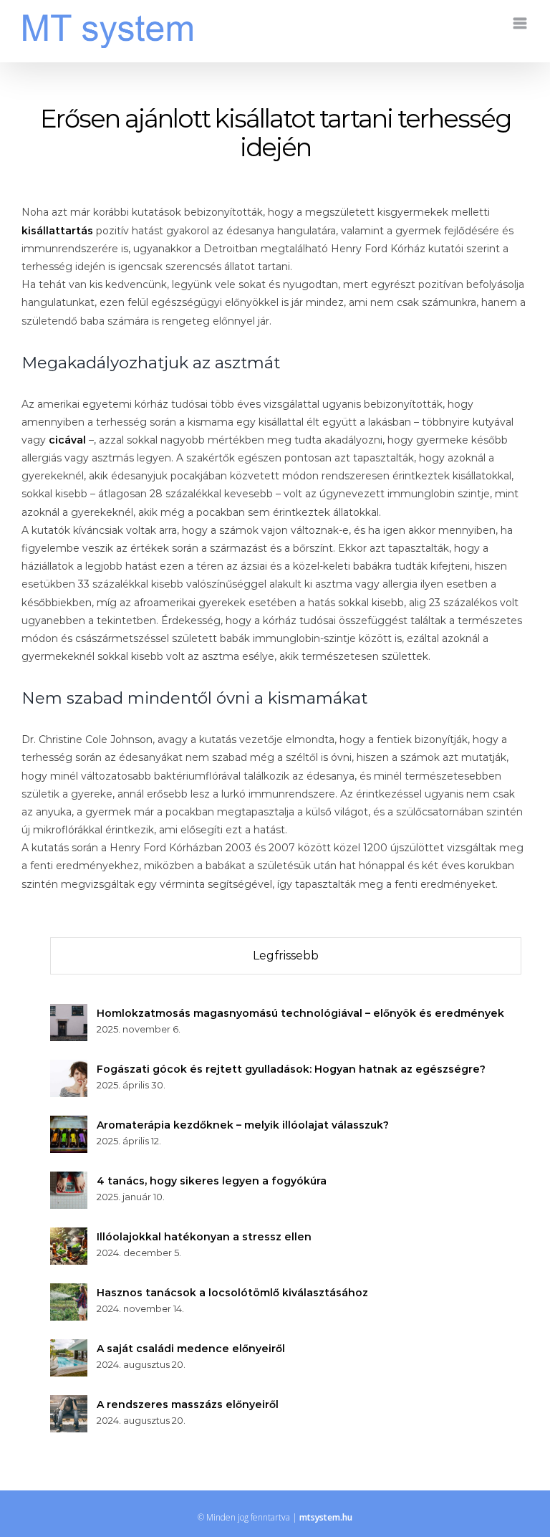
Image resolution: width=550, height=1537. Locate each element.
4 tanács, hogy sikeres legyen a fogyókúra (212, 1180)
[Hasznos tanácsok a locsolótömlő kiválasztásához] (68, 1291)
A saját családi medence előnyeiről (191, 1348)
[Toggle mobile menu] (521, 23)
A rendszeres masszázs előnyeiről (188, 1404)
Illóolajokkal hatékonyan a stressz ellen (204, 1236)
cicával (67, 440)
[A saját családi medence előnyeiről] (68, 1347)
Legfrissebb (286, 955)
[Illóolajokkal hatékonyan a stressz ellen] (68, 1236)
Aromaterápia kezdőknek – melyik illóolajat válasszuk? (243, 1125)
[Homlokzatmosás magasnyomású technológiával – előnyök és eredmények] (68, 1012)
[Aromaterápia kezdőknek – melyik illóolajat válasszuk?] (68, 1124)
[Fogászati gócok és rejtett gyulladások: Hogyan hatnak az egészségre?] (68, 1068)
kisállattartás (57, 230)
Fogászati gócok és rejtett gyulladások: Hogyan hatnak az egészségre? (291, 1069)
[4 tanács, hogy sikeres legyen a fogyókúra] (68, 1180)
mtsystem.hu (325, 1517)
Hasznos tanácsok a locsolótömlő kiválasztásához (232, 1292)
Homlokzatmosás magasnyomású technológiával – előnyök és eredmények (300, 1013)
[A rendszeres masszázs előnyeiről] (68, 1403)
